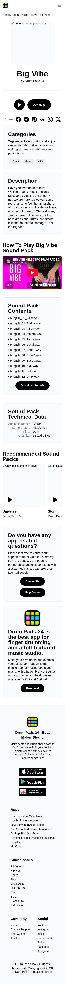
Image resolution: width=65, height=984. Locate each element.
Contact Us (33, 581)
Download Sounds (32, 385)
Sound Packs (20, 14)
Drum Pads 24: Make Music (27, 816)
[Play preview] (10, 499)
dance (29, 161)
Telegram (43, 951)
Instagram (43, 929)
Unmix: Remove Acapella (26, 820)
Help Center (32, 592)
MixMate (16, 846)
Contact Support (20, 929)
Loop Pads (17, 842)
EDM (34, 14)
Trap (13, 879)
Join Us (15, 938)
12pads (15, 161)
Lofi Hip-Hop (18, 888)
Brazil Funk (17, 901)
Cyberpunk (17, 883)
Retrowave (17, 905)
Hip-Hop (16, 870)
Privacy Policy (21, 971)
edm (40, 161)
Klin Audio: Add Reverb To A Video (31, 829)
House (14, 875)
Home (6, 14)
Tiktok (41, 933)
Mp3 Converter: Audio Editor (27, 824)
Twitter (42, 942)
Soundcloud (45, 938)
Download (39, 104)
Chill (13, 892)
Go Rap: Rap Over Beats (25, 833)
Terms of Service (42, 971)
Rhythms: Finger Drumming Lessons (32, 837)
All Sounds (17, 866)
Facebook (44, 946)
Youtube (43, 925)
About (14, 925)
